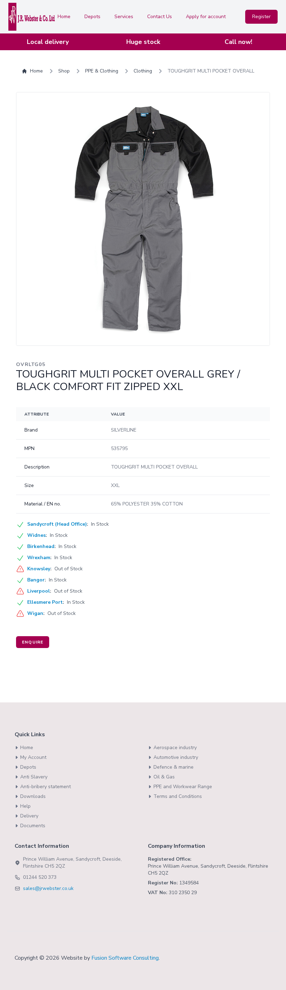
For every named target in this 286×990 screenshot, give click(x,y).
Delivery (29, 816)
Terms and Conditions (177, 796)
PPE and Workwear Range (182, 786)
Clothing (143, 71)
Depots (92, 16)
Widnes (36, 535)
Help (25, 806)
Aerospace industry (175, 747)
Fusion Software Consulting (125, 958)
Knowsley (38, 568)
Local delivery (48, 42)
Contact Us (159, 16)
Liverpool (38, 591)
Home (64, 16)
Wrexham (38, 557)
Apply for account (206, 16)
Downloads (33, 796)
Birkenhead (40, 546)
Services (123, 16)
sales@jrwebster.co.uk (48, 888)
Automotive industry (175, 757)
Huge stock (143, 42)
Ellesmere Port (45, 602)
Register (261, 16)
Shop (64, 71)
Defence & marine (173, 767)
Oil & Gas (164, 777)
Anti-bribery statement (45, 786)
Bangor (36, 580)
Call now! (238, 42)
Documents (32, 825)
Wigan (35, 613)
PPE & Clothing (101, 71)
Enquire (32, 642)
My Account (33, 757)
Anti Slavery (33, 777)
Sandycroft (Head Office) (57, 524)
